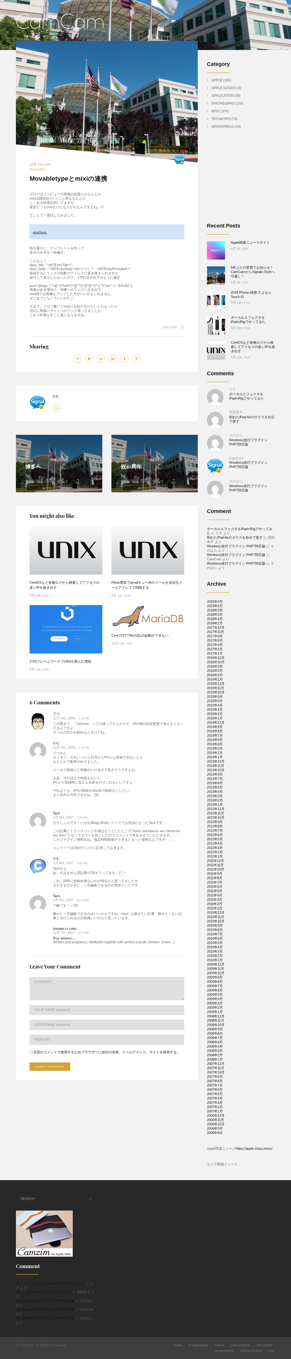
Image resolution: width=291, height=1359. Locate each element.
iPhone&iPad (223, 103)
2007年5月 (215, 1094)
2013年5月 (215, 787)
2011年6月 (214, 886)
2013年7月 (215, 779)
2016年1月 (215, 679)
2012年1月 (215, 856)
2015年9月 (215, 696)
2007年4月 (215, 1098)
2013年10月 (216, 770)
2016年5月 (215, 671)
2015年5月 (215, 701)
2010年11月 (215, 917)
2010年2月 (215, 956)
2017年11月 (215, 632)
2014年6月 (215, 740)
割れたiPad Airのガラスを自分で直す (235, 537)
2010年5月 (215, 943)
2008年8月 (215, 1033)
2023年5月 (215, 606)
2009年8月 (215, 982)
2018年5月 (215, 614)
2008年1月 (215, 1059)
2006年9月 (215, 1128)
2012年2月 (215, 852)
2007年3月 (215, 1102)
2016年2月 (215, 675)
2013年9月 (215, 774)
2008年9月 (215, 1029)
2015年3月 (215, 709)
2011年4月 (214, 895)
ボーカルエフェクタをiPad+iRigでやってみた (50, 1283)
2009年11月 (215, 969)
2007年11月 (215, 1068)
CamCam (236, 458)
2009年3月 (215, 1003)
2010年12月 (216, 912)
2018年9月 (215, 610)
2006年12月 (216, 1115)
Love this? (170, 327)
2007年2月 (215, 1107)
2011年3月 (214, 899)
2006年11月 (215, 1120)
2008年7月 (215, 1038)
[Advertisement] (245, 179)
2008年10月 (216, 1025)
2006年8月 (215, 1133)
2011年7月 (214, 882)
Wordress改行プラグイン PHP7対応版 (236, 546)
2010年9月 (215, 925)
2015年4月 (215, 705)
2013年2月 (215, 800)
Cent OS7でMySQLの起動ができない (139, 635)
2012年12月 (216, 809)
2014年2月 (215, 753)
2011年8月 (214, 878)
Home (177, 1345)
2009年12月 (216, 964)
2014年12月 (216, 722)
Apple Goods (223, 88)
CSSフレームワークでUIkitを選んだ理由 (60, 661)
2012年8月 (215, 826)
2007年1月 (215, 1111)
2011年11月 (215, 865)
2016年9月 (215, 666)
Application (222, 96)
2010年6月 (215, 938)
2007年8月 (215, 1081)
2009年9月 (215, 977)
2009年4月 (215, 999)
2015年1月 (215, 718)
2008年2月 (215, 1055)
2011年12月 (215, 861)
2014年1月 (215, 757)
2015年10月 (216, 692)
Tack (56, 813)
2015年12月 (216, 684)
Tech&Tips (37, 169)
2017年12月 (216, 627)
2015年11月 (215, 688)
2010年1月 (215, 960)
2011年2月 (214, 904)
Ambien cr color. (65, 929)
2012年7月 (215, 830)
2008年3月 (215, 1051)
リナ (232, 389)
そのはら (236, 435)
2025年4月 (215, 601)
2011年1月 (214, 908)
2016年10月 (216, 662)
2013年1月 (215, 804)
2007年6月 (215, 1089)
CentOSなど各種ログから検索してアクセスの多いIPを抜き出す (253, 346)
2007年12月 (216, 1064)
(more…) (167, 942)
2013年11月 (215, 766)
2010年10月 (216, 921)
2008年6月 (215, 1042)
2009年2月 (215, 1007)
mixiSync (40, 232)
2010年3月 (215, 951)
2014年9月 (215, 727)
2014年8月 (215, 731)
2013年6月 (215, 783)
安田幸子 (236, 412)
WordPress (222, 126)
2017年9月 (215, 636)
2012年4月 (215, 843)
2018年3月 (215, 619)
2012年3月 (215, 848)
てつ (56, 714)
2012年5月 (215, 839)
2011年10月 (215, 869)
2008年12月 (216, 1016)
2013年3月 (215, 796)
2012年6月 (215, 835)
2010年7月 (215, 934)
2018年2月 (215, 623)
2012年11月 (215, 813)
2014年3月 (215, 748)
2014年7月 (215, 735)
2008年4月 (215, 1046)
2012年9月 (215, 822)
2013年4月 (215, 791)
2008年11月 (215, 1020)
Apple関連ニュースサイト (250, 242)
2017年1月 (215, 653)
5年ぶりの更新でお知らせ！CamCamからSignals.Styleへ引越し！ (253, 271)
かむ (56, 396)
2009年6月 (215, 990)
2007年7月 (215, 1085)
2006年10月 (216, 1124)
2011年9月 (214, 874)
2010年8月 (215, 930)
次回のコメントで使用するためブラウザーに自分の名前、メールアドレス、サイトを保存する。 (106, 1052)
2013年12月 (216, 761)
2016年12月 (216, 658)
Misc (215, 111)
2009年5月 (215, 994)
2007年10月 (216, 1072)
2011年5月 (214, 891)
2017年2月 (215, 649)
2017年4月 (215, 645)
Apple (216, 80)
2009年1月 (215, 1012)
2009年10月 (216, 973)
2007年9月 (215, 1077)
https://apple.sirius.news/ (254, 1148)
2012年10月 (216, 817)
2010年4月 (215, 947)
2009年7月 (215, 986)
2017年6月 (215, 640)
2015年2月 (215, 714)
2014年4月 (215, 744)
